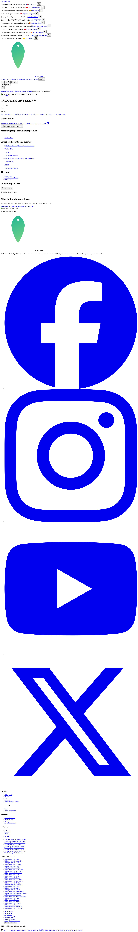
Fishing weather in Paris (12, 859)
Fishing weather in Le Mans (13, 895)
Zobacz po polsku (30, 29)
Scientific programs (26, 79)
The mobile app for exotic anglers (14, 846)
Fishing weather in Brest (12, 898)
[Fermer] (39, 4)
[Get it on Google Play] (26, 206)
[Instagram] (71, 521)
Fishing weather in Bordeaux (13, 873)
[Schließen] (43, 7)
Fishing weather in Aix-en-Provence (15, 896)
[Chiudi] (40, 16)
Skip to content (5, 1)
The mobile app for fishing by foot (15, 849)
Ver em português (37, 32)
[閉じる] (43, 19)
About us (7, 830)
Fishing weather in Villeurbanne (14, 891)
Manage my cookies (10, 922)
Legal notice (8, 915)
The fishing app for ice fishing (13, 853)
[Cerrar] (41, 10)
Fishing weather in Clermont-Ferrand (15, 893)
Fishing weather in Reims (12, 878)
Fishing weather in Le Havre (13, 879)
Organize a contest (10, 823)
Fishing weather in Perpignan (13, 906)
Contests (18, 79)
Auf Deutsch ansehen (33, 7)
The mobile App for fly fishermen (14, 848)
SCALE (7, 821)
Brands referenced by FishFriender (11, 91)
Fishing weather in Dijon (12, 886)
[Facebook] (71, 388)
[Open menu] (3, 87)
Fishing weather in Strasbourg (13, 871)
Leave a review (8, 188)
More (40, 79)
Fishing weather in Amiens (12, 901)
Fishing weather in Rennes (12, 876)
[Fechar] (45, 31)
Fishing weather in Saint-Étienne (14, 881)
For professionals (10, 818)
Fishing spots (5, 79)
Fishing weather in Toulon (12, 883)
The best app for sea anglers (13, 844)
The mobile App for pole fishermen (15, 843)
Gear (10, 79)
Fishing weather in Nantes (12, 868)
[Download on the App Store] (10, 206)
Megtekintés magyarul (27, 14)
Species (13, 79)
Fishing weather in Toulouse (13, 864)
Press (6, 833)
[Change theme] (8, 82)
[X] (71, 787)
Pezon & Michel (27, 91)
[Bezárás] (37, 13)
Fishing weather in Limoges (13, 903)
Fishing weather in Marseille (13, 861)
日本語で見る (36, 20)
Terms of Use (8, 911)
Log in (3, 84)
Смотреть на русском (39, 35)
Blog (33, 79)
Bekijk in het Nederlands (39, 26)
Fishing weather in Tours (12, 900)
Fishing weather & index (12, 801)
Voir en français (31, 4)
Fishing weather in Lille (12, 874)
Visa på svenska (28, 38)
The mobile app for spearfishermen (15, 851)
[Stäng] (36, 38)
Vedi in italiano (33, 17)
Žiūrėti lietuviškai (35, 23)
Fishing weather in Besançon (13, 908)
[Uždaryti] (43, 22)
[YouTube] (71, 654)
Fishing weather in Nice (12, 866)
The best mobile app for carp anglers (15, 841)
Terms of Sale (9, 913)
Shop (36, 79)
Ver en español (34, 10)
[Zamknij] (38, 28)
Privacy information (10, 919)
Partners (7, 832)
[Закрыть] (49, 35)
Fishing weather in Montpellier (14, 869)
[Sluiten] (49, 25)
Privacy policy (9, 917)
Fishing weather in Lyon (12, 862)
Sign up (8, 84)
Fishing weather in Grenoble (13, 884)
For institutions (9, 819)
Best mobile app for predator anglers (15, 839)
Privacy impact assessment (12, 921)
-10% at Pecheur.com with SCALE (13, 126)
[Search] (3, 82)
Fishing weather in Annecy (12, 905)
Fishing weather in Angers (12, 888)
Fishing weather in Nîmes (12, 890)
